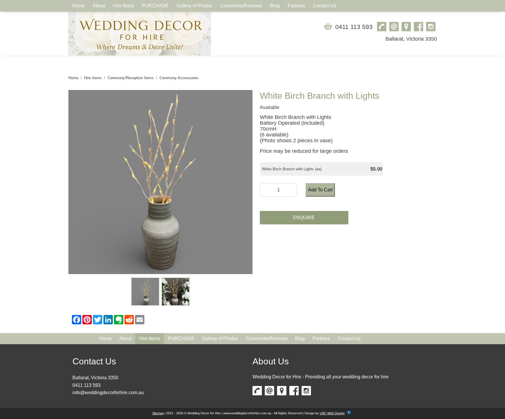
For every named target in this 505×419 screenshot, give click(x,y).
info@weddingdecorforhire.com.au (108, 392)
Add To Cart (320, 189)
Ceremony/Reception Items (131, 78)
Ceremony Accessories (179, 78)
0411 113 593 (354, 26)
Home (73, 78)
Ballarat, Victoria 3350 (411, 39)
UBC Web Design (332, 413)
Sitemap (158, 413)
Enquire (304, 217)
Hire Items (93, 78)
